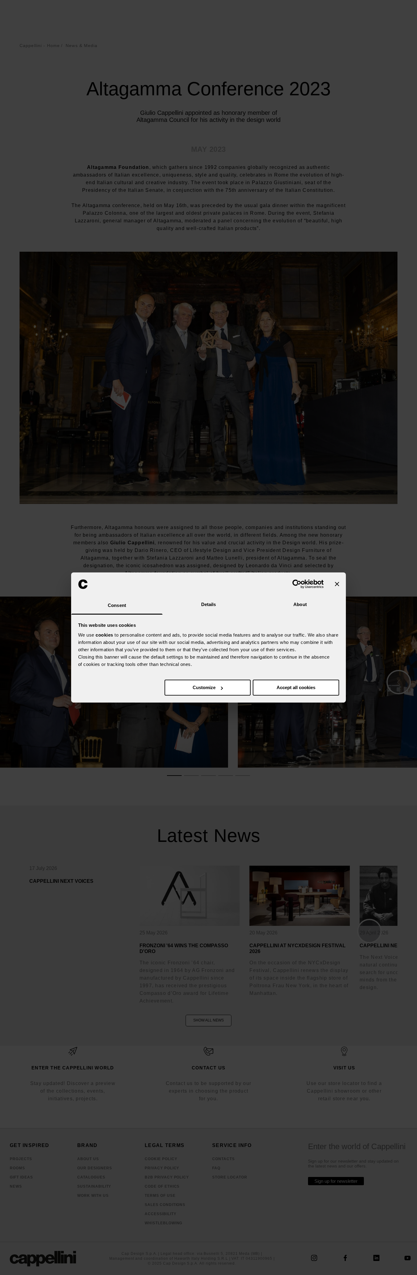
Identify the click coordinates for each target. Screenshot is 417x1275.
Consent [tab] (117, 605)
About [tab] (300, 604)
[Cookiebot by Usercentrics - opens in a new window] (297, 584)
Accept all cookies (296, 687)
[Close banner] (337, 584)
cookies (104, 635)
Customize (204, 687)
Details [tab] (208, 604)
